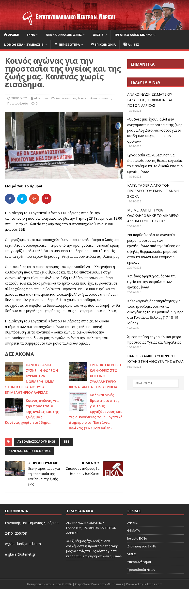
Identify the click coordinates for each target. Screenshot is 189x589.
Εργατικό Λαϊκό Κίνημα (133, 35)
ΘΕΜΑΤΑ (133, 530)
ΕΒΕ (66, 441)
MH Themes (115, 584)
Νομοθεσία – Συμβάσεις (24, 45)
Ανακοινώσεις (66, 98)
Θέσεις (98, 35)
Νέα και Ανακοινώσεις (64, 35)
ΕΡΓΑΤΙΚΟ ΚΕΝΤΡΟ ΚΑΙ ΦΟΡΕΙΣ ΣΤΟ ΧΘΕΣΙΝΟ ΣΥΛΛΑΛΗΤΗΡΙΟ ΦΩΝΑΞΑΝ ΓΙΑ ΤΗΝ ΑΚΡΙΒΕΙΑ (95, 375)
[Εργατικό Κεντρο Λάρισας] (94, 27)
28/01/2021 (19, 98)
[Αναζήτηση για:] (155, 383)
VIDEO (131, 554)
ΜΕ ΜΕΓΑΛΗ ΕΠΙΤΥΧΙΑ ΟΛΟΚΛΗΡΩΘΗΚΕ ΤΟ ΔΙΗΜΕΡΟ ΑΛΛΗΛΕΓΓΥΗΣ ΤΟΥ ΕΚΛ (153, 216)
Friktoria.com (153, 584)
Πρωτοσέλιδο (17, 103)
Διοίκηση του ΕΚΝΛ (141, 546)
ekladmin (41, 98)
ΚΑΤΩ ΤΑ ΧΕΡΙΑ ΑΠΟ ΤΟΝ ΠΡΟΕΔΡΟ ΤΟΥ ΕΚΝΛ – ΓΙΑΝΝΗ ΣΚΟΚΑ (153, 191)
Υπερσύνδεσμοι (139, 561)
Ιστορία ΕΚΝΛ (137, 538)
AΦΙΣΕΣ (132, 522)
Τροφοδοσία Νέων (141, 569)
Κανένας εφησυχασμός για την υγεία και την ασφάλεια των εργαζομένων (151, 281)
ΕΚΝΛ (31, 35)
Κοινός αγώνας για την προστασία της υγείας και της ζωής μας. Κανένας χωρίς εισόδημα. (32, 411)
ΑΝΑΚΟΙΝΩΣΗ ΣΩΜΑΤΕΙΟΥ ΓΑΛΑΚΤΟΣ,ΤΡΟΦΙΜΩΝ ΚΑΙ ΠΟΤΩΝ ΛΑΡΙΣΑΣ (149, 100)
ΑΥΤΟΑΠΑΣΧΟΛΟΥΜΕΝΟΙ (36, 441)
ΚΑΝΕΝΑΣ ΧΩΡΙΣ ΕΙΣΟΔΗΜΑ (29, 451)
